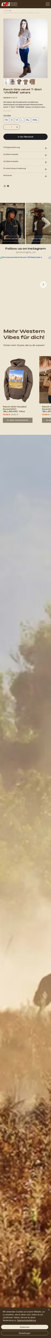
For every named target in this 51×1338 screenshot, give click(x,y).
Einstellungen (24, 1333)
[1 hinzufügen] (17, 127)
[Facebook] (8, 186)
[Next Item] (44, 48)
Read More (7, 111)
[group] (25, 391)
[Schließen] (47, 1311)
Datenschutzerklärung (26, 1320)
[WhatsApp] (4, 186)
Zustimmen (25, 1327)
